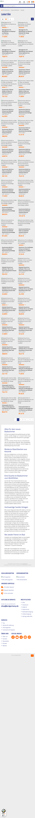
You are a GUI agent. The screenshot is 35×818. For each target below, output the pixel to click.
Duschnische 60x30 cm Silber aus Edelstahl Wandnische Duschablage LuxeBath (8, 210)
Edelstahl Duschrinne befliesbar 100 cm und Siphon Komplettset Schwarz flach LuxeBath (9, 269)
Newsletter (6, 641)
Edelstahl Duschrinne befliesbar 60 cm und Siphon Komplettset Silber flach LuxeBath (26, 309)
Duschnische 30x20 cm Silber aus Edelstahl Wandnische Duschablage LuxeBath (25, 130)
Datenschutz (25, 609)
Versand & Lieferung (8, 625)
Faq (4, 623)
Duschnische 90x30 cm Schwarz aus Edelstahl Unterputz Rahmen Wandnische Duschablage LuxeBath (25, 212)
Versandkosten (25, 563)
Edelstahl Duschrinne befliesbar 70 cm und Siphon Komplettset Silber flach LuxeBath (9, 329)
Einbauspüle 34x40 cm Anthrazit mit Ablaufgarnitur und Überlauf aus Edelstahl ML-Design (26, 369)
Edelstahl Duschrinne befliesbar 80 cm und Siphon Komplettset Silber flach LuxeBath (9, 349)
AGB (23, 602)
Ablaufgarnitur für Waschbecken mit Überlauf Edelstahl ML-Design (25, 31)
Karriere (5, 643)
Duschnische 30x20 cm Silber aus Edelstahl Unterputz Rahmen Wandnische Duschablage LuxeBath (8, 133)
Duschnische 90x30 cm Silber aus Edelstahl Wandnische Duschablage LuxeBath (8, 250)
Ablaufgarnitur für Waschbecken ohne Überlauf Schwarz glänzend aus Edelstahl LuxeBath (26, 52)
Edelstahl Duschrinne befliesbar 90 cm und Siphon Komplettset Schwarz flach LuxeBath (26, 349)
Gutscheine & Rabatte (9, 630)
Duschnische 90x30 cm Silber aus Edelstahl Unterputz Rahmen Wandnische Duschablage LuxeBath (25, 232)
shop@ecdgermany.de (9, 606)
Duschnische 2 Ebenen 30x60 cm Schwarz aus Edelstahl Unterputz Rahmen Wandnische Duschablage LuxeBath (7, 73)
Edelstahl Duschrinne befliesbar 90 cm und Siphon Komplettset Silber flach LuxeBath (9, 369)
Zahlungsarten (7, 627)
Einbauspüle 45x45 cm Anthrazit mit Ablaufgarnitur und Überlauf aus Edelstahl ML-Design (26, 389)
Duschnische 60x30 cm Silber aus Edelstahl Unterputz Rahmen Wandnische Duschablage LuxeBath (25, 192)
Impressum (25, 605)
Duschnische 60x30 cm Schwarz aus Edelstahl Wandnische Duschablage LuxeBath (8, 191)
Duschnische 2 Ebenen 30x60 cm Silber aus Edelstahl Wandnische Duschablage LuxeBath (24, 92)
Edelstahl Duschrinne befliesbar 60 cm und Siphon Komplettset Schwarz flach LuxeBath (9, 309)
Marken (5, 646)
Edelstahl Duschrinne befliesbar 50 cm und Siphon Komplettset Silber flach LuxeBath (26, 289)
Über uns (5, 636)
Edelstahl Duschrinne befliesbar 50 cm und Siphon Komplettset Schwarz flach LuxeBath (9, 289)
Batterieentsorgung (27, 612)
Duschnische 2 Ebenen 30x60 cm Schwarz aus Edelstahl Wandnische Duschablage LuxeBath (24, 72)
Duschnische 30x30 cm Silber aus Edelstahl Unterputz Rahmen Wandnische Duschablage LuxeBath (8, 172)
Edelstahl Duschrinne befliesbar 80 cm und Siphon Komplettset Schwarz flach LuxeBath (26, 329)
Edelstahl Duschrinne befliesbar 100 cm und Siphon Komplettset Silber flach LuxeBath (25, 269)
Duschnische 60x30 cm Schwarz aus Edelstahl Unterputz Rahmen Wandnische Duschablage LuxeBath (25, 172)
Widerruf (24, 607)
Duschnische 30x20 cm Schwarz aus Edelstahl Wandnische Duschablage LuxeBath (25, 112)
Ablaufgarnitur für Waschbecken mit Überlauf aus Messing (8, 31)
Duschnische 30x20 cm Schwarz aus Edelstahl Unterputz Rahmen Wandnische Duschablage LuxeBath (8, 113)
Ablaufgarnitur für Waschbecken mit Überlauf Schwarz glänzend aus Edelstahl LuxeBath (8, 52)
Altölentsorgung (26, 614)
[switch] (3, 816)
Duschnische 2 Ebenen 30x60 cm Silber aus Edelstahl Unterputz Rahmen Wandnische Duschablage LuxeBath (7, 93)
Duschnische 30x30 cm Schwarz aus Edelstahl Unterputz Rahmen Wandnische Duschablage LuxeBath (8, 152)
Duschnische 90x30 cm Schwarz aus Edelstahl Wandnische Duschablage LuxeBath (8, 231)
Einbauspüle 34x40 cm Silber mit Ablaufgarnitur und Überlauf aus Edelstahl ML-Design (9, 387)
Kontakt (5, 639)
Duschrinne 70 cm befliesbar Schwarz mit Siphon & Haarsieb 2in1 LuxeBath (26, 249)
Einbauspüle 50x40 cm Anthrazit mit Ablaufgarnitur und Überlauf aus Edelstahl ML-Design (26, 409)
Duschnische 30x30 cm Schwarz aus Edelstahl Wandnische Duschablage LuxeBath (25, 151)
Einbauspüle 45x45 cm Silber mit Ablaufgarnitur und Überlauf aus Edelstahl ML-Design (9, 407)
